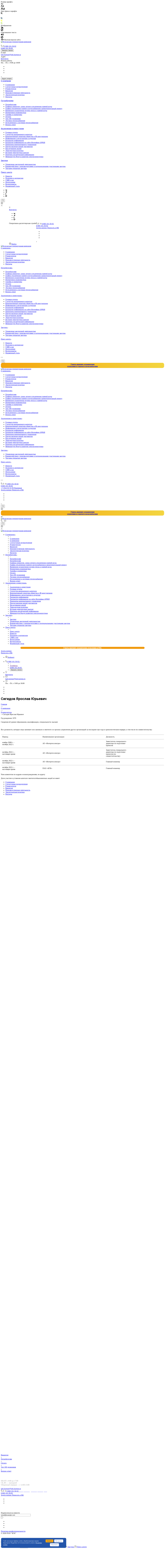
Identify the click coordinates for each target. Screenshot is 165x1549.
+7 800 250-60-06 (23, 1510)
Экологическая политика (15, 95)
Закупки (4, 160)
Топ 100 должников (8, 1467)
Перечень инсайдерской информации (19, 155)
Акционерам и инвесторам (12, 129)
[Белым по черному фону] (1, 16)
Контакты (4, 59)
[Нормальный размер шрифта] (2, 6)
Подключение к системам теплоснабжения (21, 123)
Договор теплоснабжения (15, 121)
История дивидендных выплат (17, 153)
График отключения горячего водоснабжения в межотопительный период (33, 109)
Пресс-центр (6, 172)
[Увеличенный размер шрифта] (3, 9)
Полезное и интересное (14, 178)
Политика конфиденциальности (13, 1531)
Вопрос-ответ (10, 125)
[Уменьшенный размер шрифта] (2, 4)
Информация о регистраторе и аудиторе (20, 138)
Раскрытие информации (14, 140)
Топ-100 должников (13, 119)
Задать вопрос (7, 78)
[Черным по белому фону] (1, 14)
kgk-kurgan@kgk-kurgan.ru (11, 55)
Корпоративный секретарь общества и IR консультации (26, 136)
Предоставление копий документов (19, 147)
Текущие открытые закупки (16, 168)
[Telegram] (6, 192)
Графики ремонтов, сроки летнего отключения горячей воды (28, 106)
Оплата (8, 117)
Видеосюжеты (10, 184)
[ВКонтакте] (6, 190)
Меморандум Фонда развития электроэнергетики (24, 157)
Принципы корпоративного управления (20, 144)
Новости (8, 176)
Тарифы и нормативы (13, 115)
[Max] (6, 196)
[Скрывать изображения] (2, 30)
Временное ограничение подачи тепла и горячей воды (26, 111)
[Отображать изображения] (2, 28)
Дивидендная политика (14, 151)
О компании (6, 81)
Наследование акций (13, 149)
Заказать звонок (7, 50)
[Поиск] (3, 200)
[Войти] (2, 204)
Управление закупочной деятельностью (20, 164)
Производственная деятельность (17, 93)
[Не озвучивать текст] (2, 38)
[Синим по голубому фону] (1, 19)
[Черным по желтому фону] (1, 21)
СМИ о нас (9, 180)
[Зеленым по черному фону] (1, 23)
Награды (8, 97)
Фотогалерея (10, 182)
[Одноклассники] (5, 194)
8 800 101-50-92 (10, 46)
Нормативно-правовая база (15, 113)
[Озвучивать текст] (2, 35)
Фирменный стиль (12, 186)
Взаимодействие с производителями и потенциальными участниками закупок (35, 166)
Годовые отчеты (11, 132)
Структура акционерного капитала (18, 134)
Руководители (10, 89)
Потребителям (7, 101)
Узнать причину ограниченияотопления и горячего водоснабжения (82, 365)
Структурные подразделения (16, 87)
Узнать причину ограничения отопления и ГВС (82, 648)
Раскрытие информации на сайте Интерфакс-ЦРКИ (25, 142)
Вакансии (9, 91)
